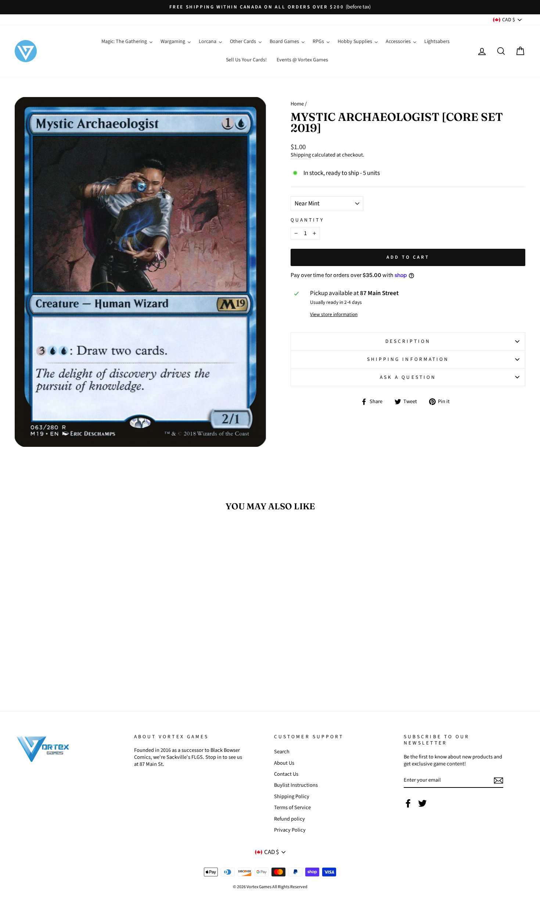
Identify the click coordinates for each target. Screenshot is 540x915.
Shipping (301, 155)
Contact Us (286, 774)
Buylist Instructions (296, 785)
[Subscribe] (498, 780)
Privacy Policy (290, 830)
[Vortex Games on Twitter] (422, 803)
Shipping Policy (291, 796)
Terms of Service (292, 807)
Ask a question (408, 377)
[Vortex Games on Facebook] (408, 803)
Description (408, 341)
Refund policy (289, 819)
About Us (284, 763)
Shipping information (408, 359)
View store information (333, 314)
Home (297, 104)
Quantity (307, 220)
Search (281, 752)
